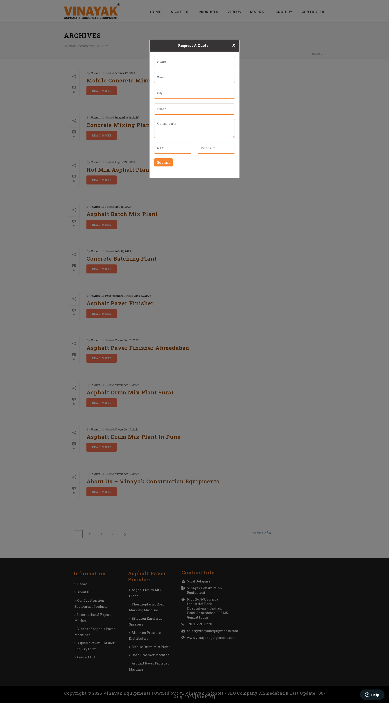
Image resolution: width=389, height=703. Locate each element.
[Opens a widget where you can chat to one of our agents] (372, 695)
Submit (163, 162)
